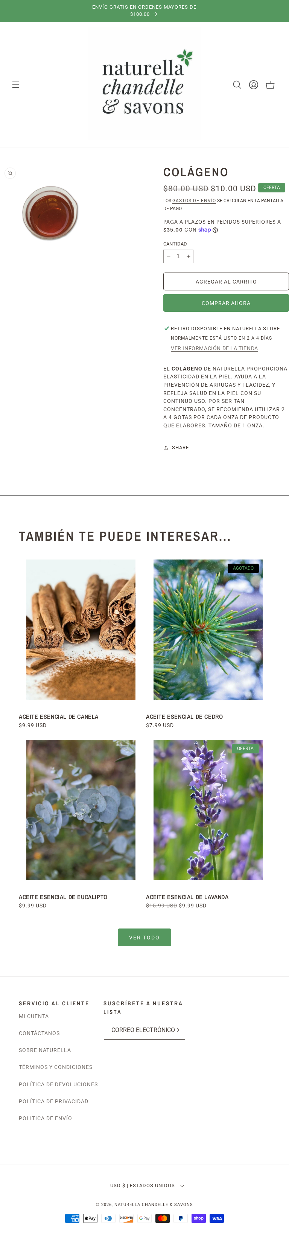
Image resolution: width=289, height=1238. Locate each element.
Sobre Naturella (45, 1050)
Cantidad (175, 244)
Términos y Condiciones (56, 1067)
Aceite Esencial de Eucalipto (64, 897)
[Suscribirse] (177, 1030)
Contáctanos (39, 1033)
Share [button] (180, 447)
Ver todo (144, 938)
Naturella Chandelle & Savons (153, 1204)
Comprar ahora (226, 303)
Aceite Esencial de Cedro (184, 716)
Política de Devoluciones (58, 1084)
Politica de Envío (45, 1118)
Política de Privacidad (53, 1101)
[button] (16, 84)
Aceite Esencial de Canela (59, 716)
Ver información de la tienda (214, 348)
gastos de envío (194, 200)
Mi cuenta (34, 1016)
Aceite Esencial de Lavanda (187, 897)
